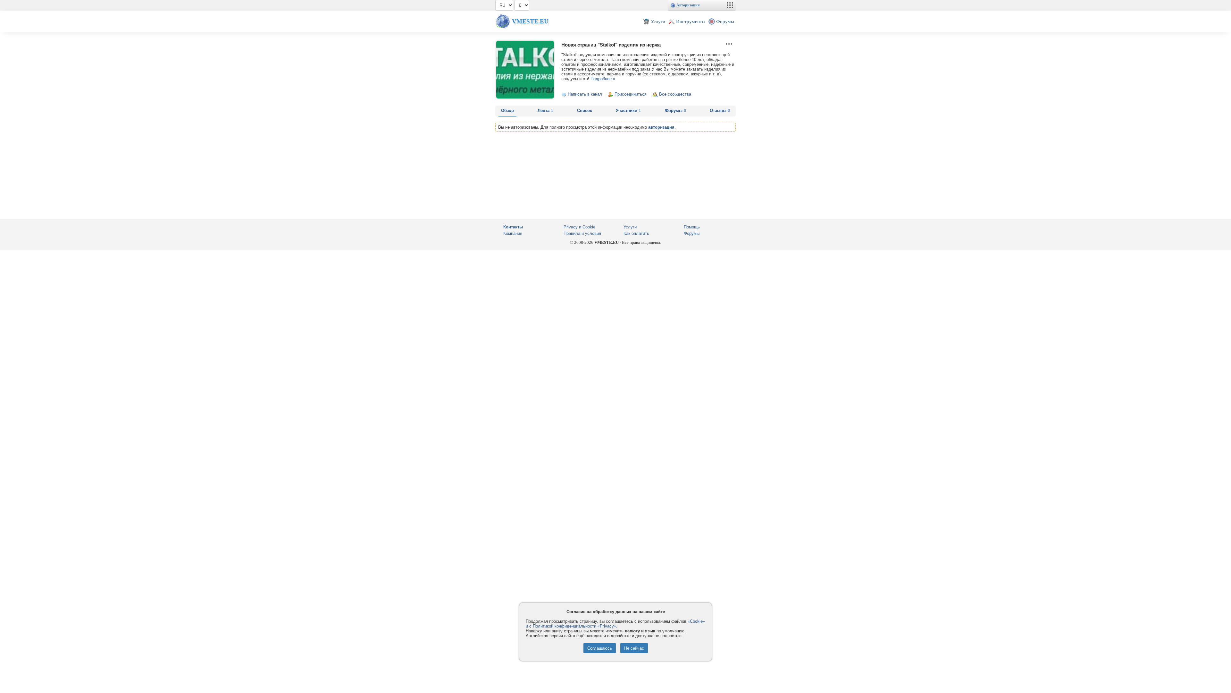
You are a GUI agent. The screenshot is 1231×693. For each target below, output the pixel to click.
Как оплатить (636, 233)
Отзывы (720, 110)
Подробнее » (602, 78)
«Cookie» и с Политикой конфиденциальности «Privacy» (615, 624)
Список (584, 110)
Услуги (630, 227)
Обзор (507, 110)
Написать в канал (585, 94)
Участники (628, 110)
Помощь (692, 227)
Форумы (675, 110)
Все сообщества (675, 94)
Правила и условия (582, 233)
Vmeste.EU (530, 21)
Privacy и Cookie (579, 227)
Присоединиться (631, 94)
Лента (545, 110)
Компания (512, 233)
